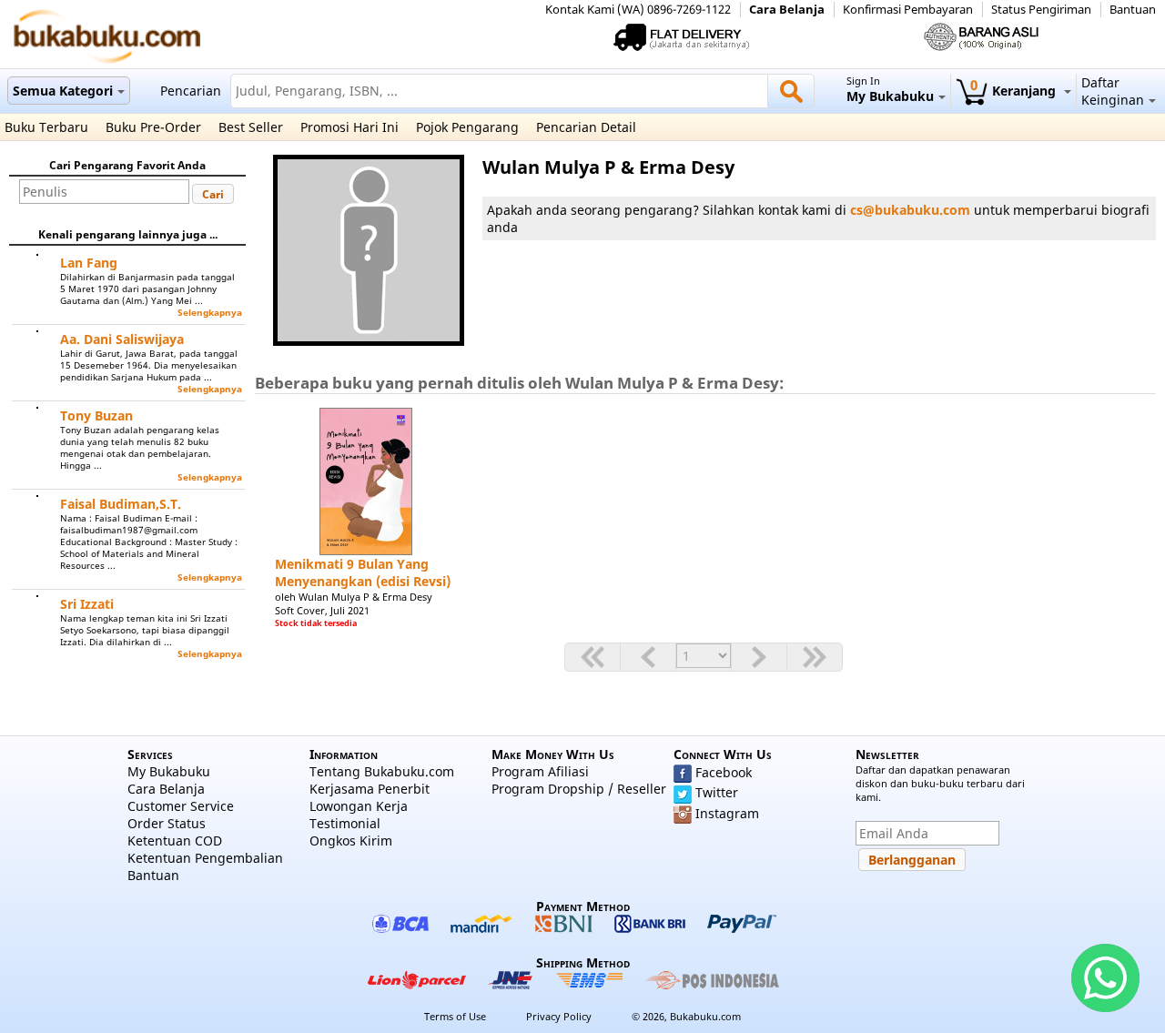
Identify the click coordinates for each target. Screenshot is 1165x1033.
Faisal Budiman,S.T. (120, 503)
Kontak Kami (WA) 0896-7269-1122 (638, 9)
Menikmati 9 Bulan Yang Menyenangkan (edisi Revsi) (363, 572)
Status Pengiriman (1041, 9)
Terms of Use (455, 1016)
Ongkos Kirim (350, 840)
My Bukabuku (168, 771)
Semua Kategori (63, 90)
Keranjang (1014, 90)
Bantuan (1132, 9)
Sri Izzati (87, 604)
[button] (213, 194)
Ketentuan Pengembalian (205, 857)
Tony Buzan (96, 415)
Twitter (716, 792)
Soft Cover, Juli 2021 (322, 610)
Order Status (166, 823)
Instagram (727, 813)
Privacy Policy (559, 1016)
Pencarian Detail (586, 127)
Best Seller (250, 127)
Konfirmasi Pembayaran (908, 9)
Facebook (723, 772)
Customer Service (180, 806)
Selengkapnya (209, 313)
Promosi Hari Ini (349, 127)
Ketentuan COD (174, 840)
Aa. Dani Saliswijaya (122, 339)
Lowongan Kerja (358, 806)
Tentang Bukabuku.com (381, 771)
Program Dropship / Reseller (578, 788)
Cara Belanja (787, 9)
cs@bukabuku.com (910, 209)
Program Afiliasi (540, 771)
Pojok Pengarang (467, 127)
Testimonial (344, 823)
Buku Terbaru (46, 127)
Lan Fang (88, 262)
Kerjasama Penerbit (369, 788)
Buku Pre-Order (153, 127)
